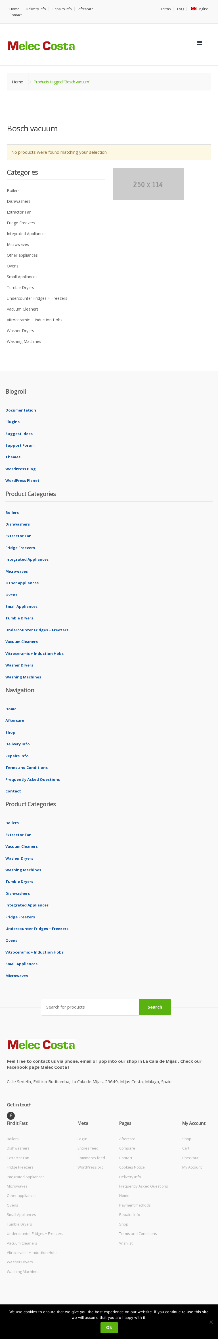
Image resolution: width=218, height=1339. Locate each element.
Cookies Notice (132, 1167)
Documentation (20, 410)
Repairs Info (62, 9)
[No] (211, 1322)
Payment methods (135, 1205)
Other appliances (22, 255)
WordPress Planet (22, 480)
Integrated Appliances (27, 233)
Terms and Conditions (26, 767)
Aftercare (85, 9)
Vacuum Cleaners (23, 309)
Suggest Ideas (19, 433)
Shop (10, 732)
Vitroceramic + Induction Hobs (34, 319)
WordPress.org (90, 1167)
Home (14, 9)
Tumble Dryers (20, 287)
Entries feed (87, 1148)
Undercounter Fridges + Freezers (37, 298)
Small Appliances (22, 276)
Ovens (12, 266)
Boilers (13, 190)
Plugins (12, 421)
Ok (109, 1327)
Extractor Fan (19, 212)
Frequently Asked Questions (32, 779)
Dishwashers (18, 201)
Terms (165, 9)
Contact (15, 15)
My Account (192, 1167)
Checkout (190, 1157)
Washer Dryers (20, 330)
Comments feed (91, 1157)
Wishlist (126, 1243)
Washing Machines (24, 341)
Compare (127, 1148)
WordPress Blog (20, 468)
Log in (82, 1138)
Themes (12, 456)
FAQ (180, 9)
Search (155, 1007)
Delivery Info (36, 9)
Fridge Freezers (21, 222)
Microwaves (18, 244)
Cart (185, 1148)
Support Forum (20, 445)
